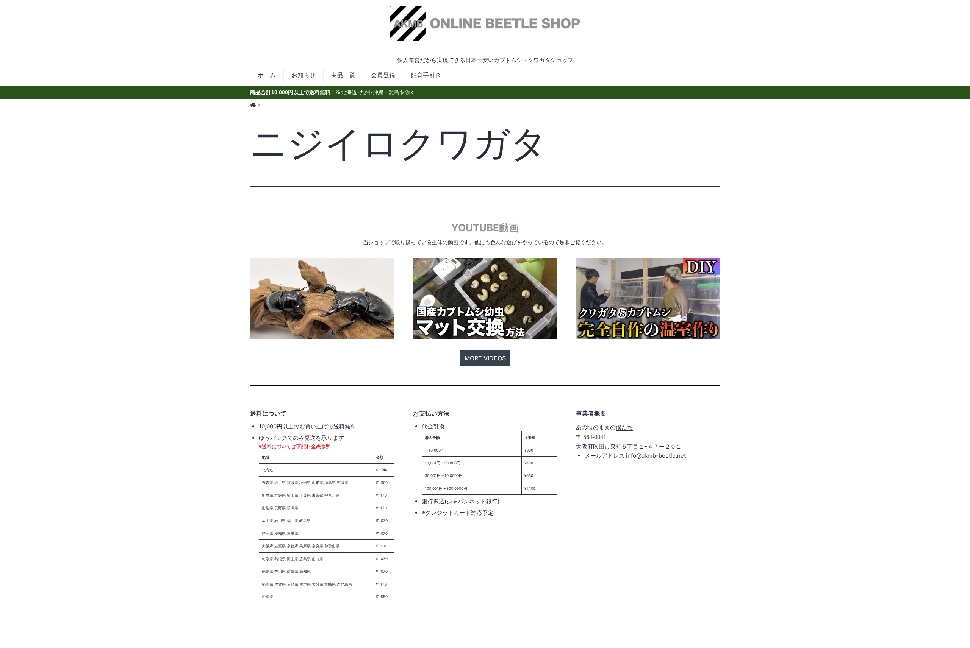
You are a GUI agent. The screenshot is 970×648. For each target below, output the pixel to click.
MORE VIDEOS (485, 358)
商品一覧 (343, 75)
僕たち (624, 427)
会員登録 (383, 75)
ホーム (267, 75)
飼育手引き (426, 75)
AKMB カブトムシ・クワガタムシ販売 (485, 31)
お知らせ (303, 75)
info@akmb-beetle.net (656, 455)
